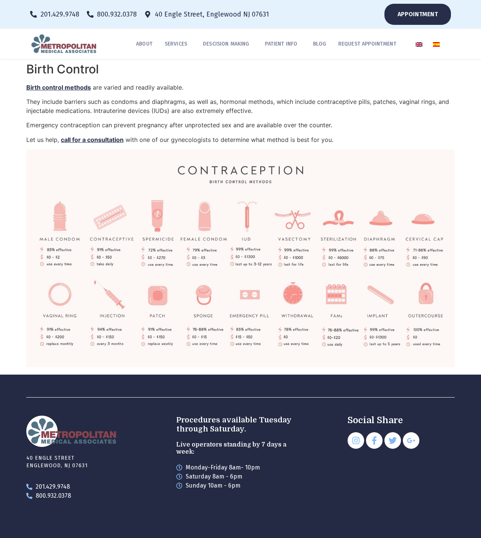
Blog (319, 44)
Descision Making (226, 44)
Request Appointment (367, 44)
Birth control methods (58, 87)
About (144, 44)
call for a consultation (92, 139)
